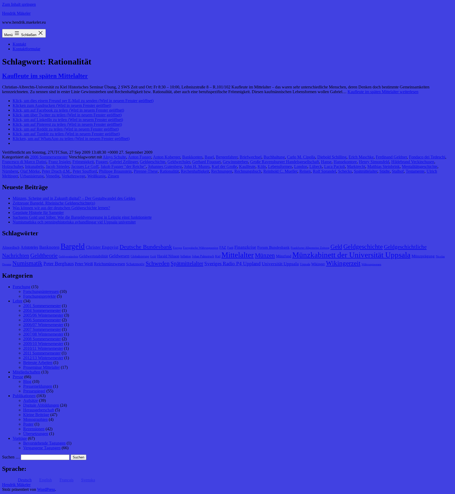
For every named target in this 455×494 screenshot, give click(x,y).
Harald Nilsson (168, 256)
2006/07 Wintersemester (43, 324)
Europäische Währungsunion (200, 247)
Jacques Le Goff (84, 166)
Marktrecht (356, 166)
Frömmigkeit (83, 161)
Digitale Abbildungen (41, 405)
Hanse (326, 161)
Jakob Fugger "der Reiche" (123, 166)
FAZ (222, 248)
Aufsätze (30, 400)
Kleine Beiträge (36, 414)
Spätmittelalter (365, 171)
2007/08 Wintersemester (43, 334)
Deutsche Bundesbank (146, 247)
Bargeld (73, 246)
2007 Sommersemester (42, 329)
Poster (28, 424)
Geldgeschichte (152, 161)
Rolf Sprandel (324, 171)
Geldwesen (119, 255)
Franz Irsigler (59, 161)
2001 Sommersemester (42, 305)
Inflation (185, 256)
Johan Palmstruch (203, 256)
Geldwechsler (178, 161)
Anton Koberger (166, 157)
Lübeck (315, 166)
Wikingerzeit (343, 263)
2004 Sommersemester (42, 310)
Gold (153, 256)
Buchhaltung (274, 157)
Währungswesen (371, 264)
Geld (336, 246)
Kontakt (19, 44)
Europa (177, 247)
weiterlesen (383, 91)
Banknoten (49, 247)
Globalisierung (140, 256)
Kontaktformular (26, 49)
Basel (209, 157)
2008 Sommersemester (42, 339)
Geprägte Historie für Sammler (38, 212)
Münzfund (283, 256)
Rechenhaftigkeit (195, 171)
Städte (384, 171)
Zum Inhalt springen (19, 4)
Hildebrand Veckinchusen (412, 161)
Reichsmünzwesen (109, 264)
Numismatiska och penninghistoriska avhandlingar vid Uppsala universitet (74, 222)
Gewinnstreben (235, 161)
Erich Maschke (361, 157)
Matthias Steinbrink (383, 166)
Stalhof (398, 171)
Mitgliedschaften (26, 372)
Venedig (53, 176)
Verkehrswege (73, 176)
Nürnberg (10, 171)
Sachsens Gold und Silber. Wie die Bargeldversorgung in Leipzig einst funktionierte (82, 217)
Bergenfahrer (227, 157)
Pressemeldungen (37, 386)
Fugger (101, 161)
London (300, 166)
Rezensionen (33, 429)
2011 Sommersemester (42, 353)
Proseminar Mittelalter (41, 367)
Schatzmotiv (135, 264)
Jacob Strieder (57, 166)
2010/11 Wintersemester (43, 348)
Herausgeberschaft (38, 410)
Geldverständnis (68, 256)
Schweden (158, 263)
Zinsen (113, 176)
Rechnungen (221, 171)
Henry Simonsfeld (374, 161)
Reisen (305, 171)
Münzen (265, 255)
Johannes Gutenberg (165, 166)
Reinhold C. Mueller (280, 171)
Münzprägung (423, 256)
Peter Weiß (84, 264)
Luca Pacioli (334, 166)
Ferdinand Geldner (391, 157)
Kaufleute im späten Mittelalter (45, 75)
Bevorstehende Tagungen (44, 443)
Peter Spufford (85, 171)
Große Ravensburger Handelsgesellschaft (284, 161)
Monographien (35, 419)
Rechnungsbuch (247, 171)
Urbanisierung (32, 176)
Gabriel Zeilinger (124, 161)
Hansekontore (345, 161)
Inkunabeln (34, 166)
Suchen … (11, 457)
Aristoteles (29, 247)
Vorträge (20, 438)
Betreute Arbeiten (37, 362)
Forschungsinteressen (41, 291)
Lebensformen (280, 166)
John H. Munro (197, 166)
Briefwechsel (250, 157)
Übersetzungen (35, 433)
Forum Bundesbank (273, 247)
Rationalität (169, 171)
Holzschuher (12, 166)
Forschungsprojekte (39, 296)
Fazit (230, 248)
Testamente (415, 171)
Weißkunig (96, 176)
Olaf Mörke (30, 171)
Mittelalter (237, 255)
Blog (27, 381)
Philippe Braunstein (115, 171)
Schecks (345, 171)
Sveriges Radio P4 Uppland (232, 263)
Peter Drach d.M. (56, 171)
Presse (18, 377)
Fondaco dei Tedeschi (427, 157)
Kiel (217, 256)
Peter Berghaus (58, 263)
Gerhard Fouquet (206, 161)
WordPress (46, 489)
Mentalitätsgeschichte (419, 166)
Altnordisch (10, 248)
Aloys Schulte (114, 157)
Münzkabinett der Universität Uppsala (351, 255)
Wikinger (318, 264)
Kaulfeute (247, 166)
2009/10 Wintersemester (43, 343)
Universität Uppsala (280, 263)
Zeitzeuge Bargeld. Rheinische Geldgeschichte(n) (54, 203)
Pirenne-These (146, 171)
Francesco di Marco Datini (24, 161)
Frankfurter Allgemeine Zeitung (310, 247)
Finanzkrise (245, 247)
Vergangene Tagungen (42, 448)
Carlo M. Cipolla (301, 157)
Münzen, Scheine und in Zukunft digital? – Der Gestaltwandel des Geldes (74, 198)
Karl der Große (224, 166)
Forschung (21, 287)
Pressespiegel (34, 391)
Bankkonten (192, 157)
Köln (262, 166)
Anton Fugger (139, 157)
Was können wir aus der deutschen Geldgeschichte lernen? (61, 208)
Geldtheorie (44, 255)
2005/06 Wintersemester (43, 315)
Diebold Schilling (332, 157)
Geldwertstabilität (93, 256)
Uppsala (305, 264)
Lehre (17, 301)
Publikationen (24, 395)
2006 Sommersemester (49, 157)
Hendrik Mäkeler (16, 13)
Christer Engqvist (102, 247)
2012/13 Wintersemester (43, 358)
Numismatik (27, 263)
